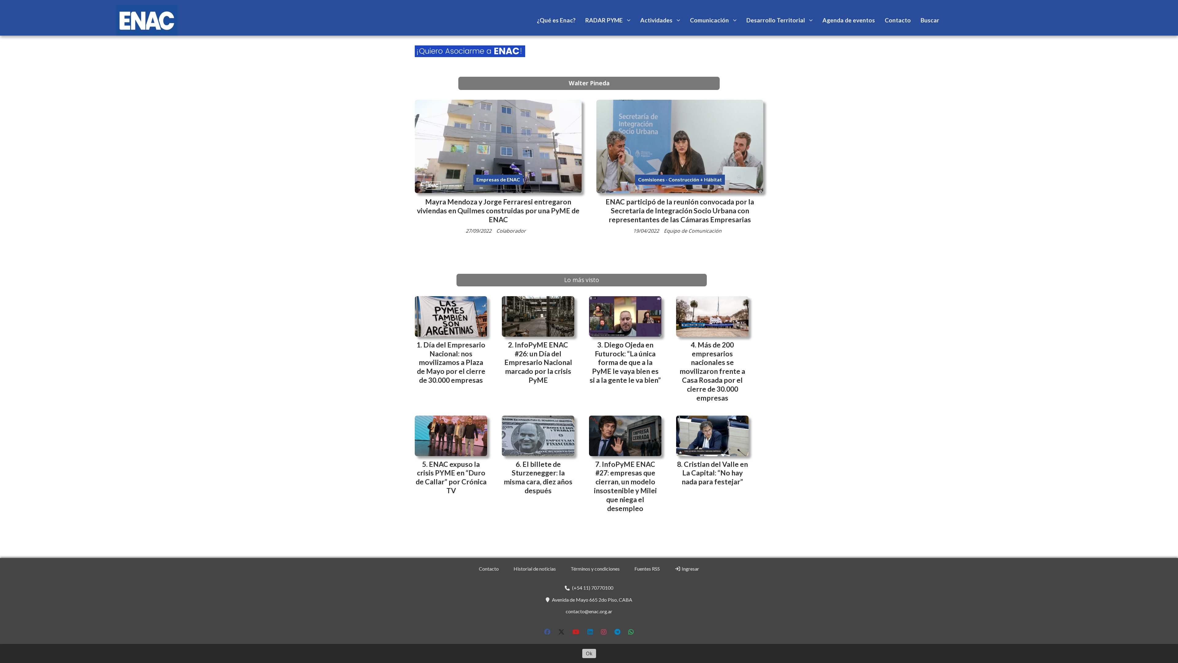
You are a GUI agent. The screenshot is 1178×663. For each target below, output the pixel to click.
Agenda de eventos (848, 20)
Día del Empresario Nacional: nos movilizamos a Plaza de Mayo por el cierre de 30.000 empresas (451, 362)
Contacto (898, 20)
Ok (589, 653)
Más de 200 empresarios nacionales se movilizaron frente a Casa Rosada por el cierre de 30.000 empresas (712, 371)
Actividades (656, 20)
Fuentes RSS (647, 569)
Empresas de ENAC (498, 179)
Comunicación (709, 20)
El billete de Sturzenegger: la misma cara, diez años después (538, 477)
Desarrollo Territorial (775, 20)
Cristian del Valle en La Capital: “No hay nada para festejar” (715, 473)
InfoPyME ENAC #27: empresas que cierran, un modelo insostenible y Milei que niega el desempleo (625, 486)
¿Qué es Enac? (556, 20)
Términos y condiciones (595, 569)
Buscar (930, 20)
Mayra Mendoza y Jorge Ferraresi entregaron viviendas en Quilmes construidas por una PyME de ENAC (498, 210)
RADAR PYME (604, 20)
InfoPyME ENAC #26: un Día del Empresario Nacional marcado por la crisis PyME (538, 362)
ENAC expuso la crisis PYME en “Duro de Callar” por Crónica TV (451, 477)
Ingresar (690, 569)
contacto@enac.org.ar (589, 611)
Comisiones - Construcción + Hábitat (680, 179)
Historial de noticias (535, 569)
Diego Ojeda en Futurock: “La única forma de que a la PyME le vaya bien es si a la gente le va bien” (625, 362)
